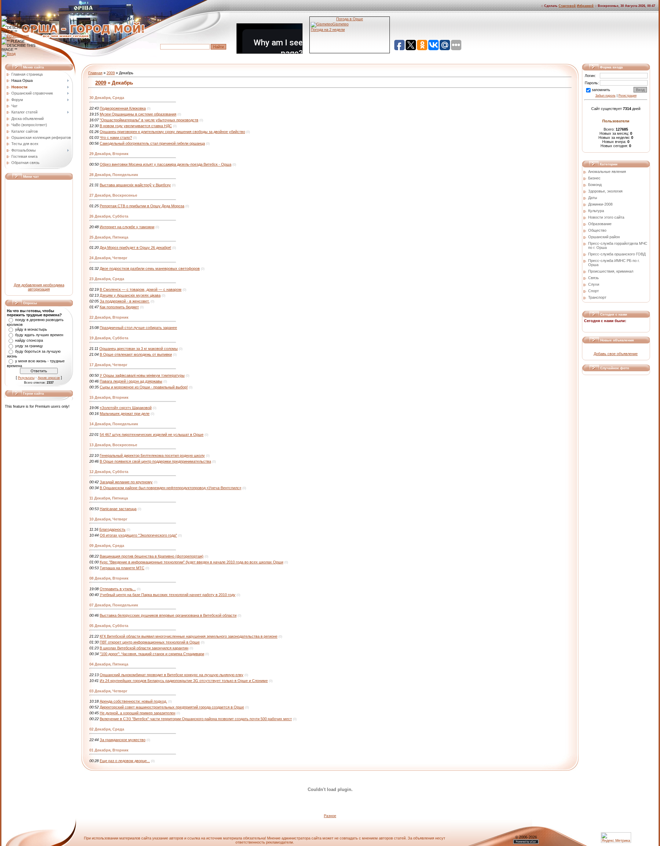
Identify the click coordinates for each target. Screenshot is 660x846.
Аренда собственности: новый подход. (133, 701)
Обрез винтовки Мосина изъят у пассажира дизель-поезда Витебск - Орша (165, 164)
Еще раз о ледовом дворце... (125, 761)
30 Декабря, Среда (106, 98)
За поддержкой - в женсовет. (125, 301)
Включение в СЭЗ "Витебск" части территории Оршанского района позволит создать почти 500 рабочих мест (196, 719)
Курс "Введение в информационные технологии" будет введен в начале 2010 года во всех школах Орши (191, 562)
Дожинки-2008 (600, 204)
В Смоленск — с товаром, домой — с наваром (141, 289)
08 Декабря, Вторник (109, 578)
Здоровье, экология (605, 191)
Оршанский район (604, 237)
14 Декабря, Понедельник (113, 424)
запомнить (601, 90)
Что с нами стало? (116, 137)
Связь (593, 278)
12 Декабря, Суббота (108, 472)
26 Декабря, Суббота (108, 216)
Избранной (585, 6)
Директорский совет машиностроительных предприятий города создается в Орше (172, 707)
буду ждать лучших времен (39, 335)
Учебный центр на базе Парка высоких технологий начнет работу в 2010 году (167, 595)
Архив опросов (49, 378)
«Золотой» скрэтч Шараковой (126, 408)
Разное (330, 816)
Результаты (26, 378)
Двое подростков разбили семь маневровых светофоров (150, 268)
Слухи (593, 284)
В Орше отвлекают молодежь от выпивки (136, 354)
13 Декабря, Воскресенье (113, 445)
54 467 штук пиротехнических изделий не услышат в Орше (152, 434)
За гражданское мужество (122, 740)
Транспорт (597, 297)
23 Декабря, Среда (106, 279)
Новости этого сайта (606, 217)
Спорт (593, 291)
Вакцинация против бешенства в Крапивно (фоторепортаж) (152, 556)
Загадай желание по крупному (126, 482)
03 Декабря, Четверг (108, 691)
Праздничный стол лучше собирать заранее (138, 328)
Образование (600, 224)
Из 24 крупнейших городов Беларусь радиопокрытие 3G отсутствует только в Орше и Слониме (184, 681)
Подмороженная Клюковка (123, 108)
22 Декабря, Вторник (109, 317)
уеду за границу (29, 346)
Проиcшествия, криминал (610, 271)
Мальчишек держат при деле (125, 413)
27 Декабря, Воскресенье (113, 195)
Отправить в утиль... (118, 589)
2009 (111, 73)
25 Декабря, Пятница (108, 237)
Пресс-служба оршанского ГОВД (617, 254)
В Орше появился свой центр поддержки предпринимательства (155, 461)
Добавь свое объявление (616, 354)
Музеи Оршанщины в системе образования (138, 114)
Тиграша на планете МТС (122, 568)
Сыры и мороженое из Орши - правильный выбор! (144, 387)
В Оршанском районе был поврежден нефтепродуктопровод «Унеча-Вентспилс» (170, 488)
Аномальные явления (607, 171)
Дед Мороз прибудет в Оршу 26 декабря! (135, 247)
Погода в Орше (349, 19)
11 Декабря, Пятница (108, 498)
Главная (95, 73)
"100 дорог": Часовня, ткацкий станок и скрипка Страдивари (152, 654)
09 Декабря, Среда (106, 545)
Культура (596, 211)
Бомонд (595, 185)
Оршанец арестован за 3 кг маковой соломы (138, 349)
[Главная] (11, 18)
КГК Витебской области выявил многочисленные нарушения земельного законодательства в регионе (188, 636)
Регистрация (627, 95)
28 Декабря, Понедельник (113, 175)
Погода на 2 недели (328, 30)
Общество (597, 230)
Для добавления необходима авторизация (39, 287)
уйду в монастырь (31, 329)
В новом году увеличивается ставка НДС (136, 126)
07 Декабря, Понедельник (113, 605)
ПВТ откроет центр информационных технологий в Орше (150, 642)
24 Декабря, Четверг (108, 258)
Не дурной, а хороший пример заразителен (137, 713)
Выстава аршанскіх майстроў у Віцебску (135, 185)
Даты (592, 198)
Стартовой (567, 6)
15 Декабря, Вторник (109, 397)
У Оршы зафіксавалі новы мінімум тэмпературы (142, 375)
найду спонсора (29, 340)
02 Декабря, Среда (106, 729)
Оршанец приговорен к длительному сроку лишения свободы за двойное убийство (172, 132)
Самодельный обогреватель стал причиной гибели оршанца (152, 143)
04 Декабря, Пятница (108, 664)
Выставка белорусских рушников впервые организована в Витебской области (168, 615)
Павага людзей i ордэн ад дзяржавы (131, 381)
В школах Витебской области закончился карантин (144, 648)
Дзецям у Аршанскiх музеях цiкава (130, 295)
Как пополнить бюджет (119, 307)
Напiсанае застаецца (118, 509)
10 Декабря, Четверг (108, 519)
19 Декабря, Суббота (108, 338)
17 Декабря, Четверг (108, 365)
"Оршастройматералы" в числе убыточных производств (149, 120)
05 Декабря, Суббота (108, 626)
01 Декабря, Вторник (109, 750)
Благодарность (112, 529)
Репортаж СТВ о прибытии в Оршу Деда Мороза (142, 206)
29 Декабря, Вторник (109, 154)
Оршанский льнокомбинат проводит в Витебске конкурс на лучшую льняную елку (171, 675)
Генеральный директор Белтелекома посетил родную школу (152, 455)
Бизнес (594, 178)
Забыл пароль (605, 95)
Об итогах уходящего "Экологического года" (138, 535)
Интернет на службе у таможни (127, 227)
